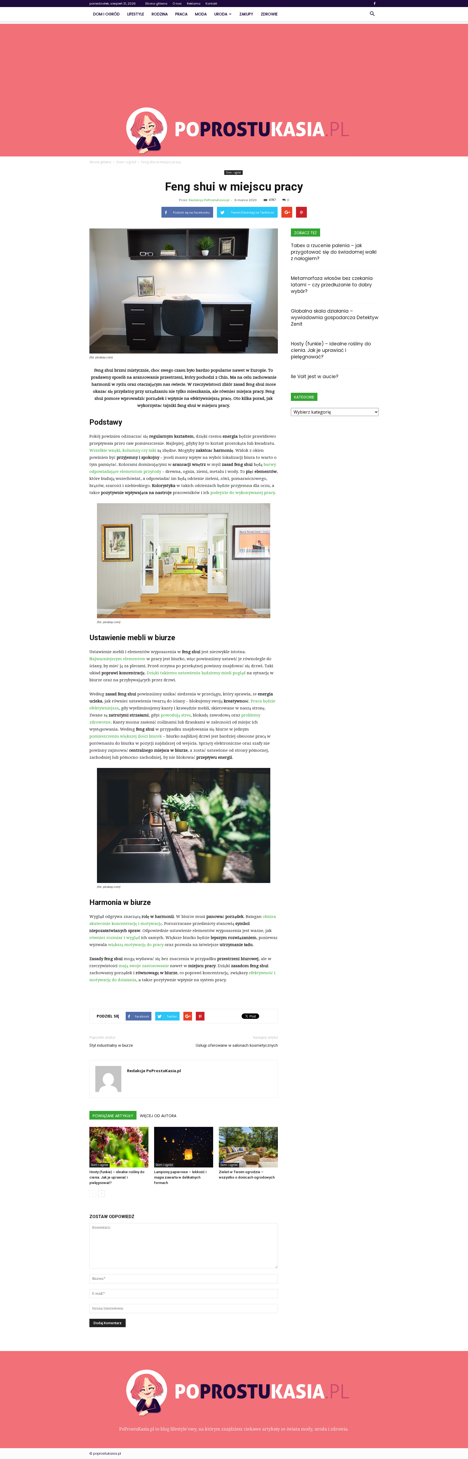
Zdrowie (269, 14)
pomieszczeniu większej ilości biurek (125, 736)
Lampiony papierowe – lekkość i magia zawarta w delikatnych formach (180, 1177)
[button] (372, 14)
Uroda (220, 14)
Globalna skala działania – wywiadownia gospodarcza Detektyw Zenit (334, 317)
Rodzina (160, 14)
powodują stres (176, 715)
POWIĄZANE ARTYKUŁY (113, 1115)
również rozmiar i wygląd (114, 937)
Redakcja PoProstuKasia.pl (209, 200)
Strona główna (156, 3)
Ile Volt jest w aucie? (314, 376)
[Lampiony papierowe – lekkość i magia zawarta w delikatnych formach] (183, 1147)
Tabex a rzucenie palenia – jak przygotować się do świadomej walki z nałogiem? (333, 252)
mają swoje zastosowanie (144, 965)
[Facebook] (374, 3)
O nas (177, 3)
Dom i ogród (106, 14)
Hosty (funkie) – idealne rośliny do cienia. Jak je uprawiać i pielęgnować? (116, 1177)
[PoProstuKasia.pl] (234, 129)
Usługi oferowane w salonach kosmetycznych (237, 1045)
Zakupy (246, 14)
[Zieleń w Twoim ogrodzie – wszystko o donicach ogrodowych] (248, 1147)
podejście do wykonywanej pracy (242, 492)
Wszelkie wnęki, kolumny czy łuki (122, 450)
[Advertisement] (234, 62)
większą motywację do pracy (136, 944)
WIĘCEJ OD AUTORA (158, 1115)
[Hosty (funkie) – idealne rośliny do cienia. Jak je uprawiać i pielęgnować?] (118, 1147)
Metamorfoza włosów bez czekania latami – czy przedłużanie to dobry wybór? (332, 285)
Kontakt (211, 3)
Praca (181, 14)
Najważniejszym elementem (117, 658)
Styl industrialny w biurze (111, 1045)
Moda (201, 14)
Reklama (193, 3)
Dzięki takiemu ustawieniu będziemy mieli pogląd (196, 672)
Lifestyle (135, 14)
